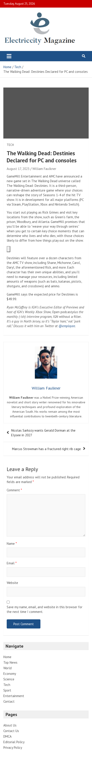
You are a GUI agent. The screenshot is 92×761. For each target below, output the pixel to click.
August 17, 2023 (18, 169)
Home (7, 657)
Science (8, 679)
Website (12, 583)
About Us (10, 725)
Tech (10, 145)
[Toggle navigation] (9, 56)
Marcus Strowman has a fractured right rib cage (46, 449)
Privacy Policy (12, 747)
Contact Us (11, 731)
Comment (14, 490)
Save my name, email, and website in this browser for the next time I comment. (44, 609)
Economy (9, 673)
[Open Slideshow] (8, 249)
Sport (7, 690)
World (7, 668)
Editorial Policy (14, 742)
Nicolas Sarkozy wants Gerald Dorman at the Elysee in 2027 (43, 432)
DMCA (7, 736)
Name (12, 543)
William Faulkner (44, 169)
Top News (10, 662)
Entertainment (13, 696)
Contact (9, 701)
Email (12, 563)
